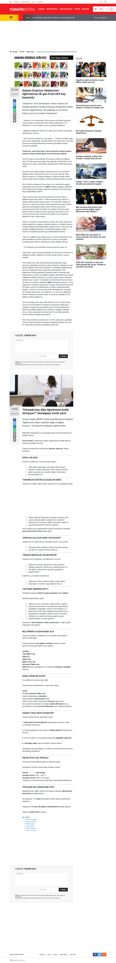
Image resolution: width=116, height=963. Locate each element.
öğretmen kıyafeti (31, 821)
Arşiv (33, 2)
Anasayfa (42, 954)
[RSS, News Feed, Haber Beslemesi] (104, 954)
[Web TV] (101, 2)
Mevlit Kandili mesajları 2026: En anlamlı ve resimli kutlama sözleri (54, 18)
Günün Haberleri (25, 2)
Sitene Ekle (40, 2)
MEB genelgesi (30, 824)
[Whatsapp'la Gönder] (14, 110)
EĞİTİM (77, 9)
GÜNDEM (41, 9)
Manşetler (16, 2)
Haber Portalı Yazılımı (19, 960)
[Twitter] (14, 104)
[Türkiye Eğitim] (22, 9)
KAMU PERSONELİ (66, 9)
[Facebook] (14, 100)
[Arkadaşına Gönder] (14, 114)
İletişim (55, 954)
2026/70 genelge (31, 830)
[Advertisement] (58, 34)
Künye (49, 954)
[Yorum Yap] (14, 120)
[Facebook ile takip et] (95, 954)
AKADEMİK (85, 9)
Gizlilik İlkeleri (63, 954)
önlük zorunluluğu (31, 819)
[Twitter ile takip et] (99, 954)
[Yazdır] (14, 117)
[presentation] (16, 18)
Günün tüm (100, 18)
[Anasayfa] (11, 2)
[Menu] (95, 9)
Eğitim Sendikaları (31, 828)
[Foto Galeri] (105, 2)
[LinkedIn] (14, 107)
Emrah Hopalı (30, 826)
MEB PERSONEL (52, 9)
